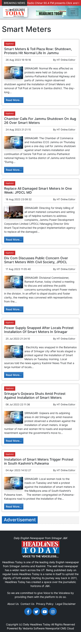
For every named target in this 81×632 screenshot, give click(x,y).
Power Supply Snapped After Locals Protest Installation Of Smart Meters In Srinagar (39, 330)
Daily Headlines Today (36, 624)
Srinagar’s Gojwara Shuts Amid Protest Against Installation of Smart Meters (35, 396)
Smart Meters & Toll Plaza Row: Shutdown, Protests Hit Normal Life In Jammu (38, 51)
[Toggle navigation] (73, 12)
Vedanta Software (34, 628)
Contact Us (27, 603)
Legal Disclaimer (65, 603)
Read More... (14, 100)
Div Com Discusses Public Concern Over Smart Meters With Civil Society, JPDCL (36, 260)
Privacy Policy (44, 603)
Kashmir (10, 43)
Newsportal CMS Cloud (59, 628)
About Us (13, 603)
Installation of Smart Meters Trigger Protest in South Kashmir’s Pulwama (38, 461)
